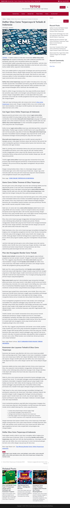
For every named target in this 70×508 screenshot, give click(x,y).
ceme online (32, 453)
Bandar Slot (21, 1)
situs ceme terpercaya (29, 455)
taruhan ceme (6, 456)
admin (11, 27)
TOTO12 (35, 6)
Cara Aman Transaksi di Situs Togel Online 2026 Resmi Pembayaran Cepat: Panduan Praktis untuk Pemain (59, 48)
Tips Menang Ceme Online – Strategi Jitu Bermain (24, 487)
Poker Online (27, 1)
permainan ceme (17, 455)
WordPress (50, 506)
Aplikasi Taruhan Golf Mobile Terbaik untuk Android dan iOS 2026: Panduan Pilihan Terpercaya (59, 29)
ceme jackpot (24, 453)
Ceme (32, 1)
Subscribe (62, 7)
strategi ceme (39, 455)
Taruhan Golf (37, 1)
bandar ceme (16, 453)
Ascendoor (39, 506)
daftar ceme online (7, 455)
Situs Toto (52, 66)
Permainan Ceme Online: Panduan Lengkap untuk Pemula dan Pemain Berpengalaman (39, 488)
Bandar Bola (10, 1)
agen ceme (9, 453)
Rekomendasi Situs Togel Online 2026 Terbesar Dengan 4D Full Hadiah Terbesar (59, 54)
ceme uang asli (40, 453)
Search (51, 18)
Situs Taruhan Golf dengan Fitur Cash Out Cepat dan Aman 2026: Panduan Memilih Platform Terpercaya (59, 35)
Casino (15, 1)
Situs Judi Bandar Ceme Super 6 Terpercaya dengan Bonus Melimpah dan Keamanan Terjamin (9, 488)
